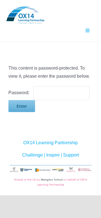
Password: (19, 92)
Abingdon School (52, 179)
